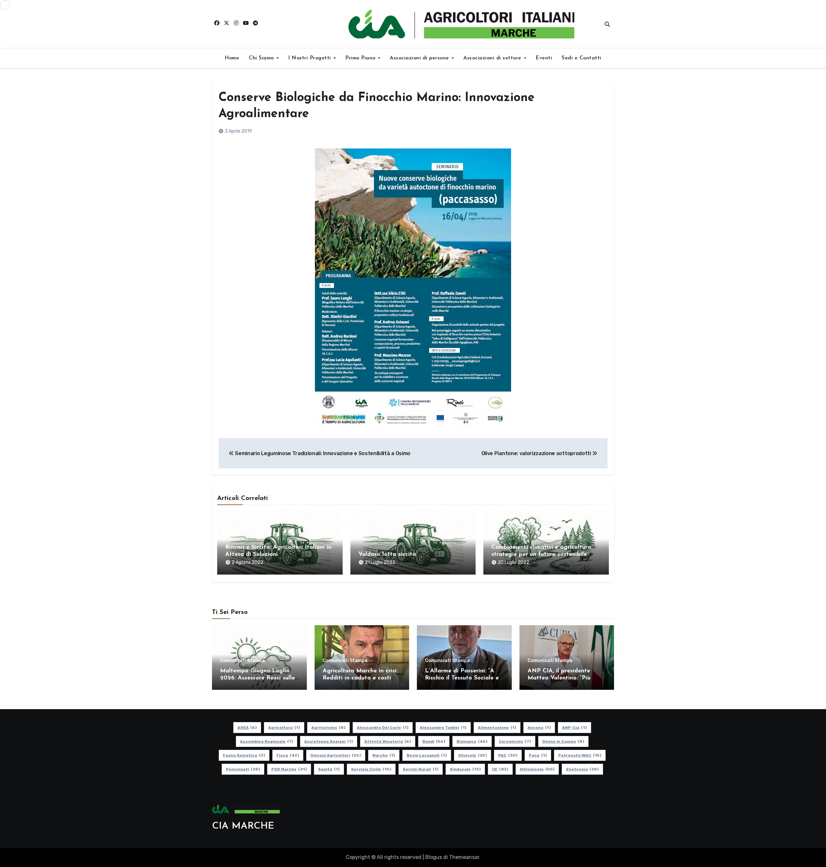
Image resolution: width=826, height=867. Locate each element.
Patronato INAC (579, 755)
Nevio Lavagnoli (427, 755)
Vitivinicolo (537, 769)
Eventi (544, 58)
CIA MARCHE (243, 826)
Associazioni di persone (420, 58)
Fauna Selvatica (244, 755)
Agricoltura (284, 727)
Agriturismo (328, 727)
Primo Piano (361, 58)
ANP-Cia (574, 727)
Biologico (472, 741)
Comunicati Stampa (242, 660)
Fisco (288, 755)
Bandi (433, 741)
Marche (383, 755)
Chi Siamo (262, 58)
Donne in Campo (563, 741)
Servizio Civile (371, 769)
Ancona (539, 727)
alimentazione (497, 727)
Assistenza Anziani (328, 741)
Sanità (329, 769)
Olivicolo (472, 755)
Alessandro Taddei (443, 727)
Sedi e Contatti (581, 58)
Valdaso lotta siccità (387, 554)
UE (500, 769)
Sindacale (465, 769)
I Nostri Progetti (310, 58)
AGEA (247, 727)
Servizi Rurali (420, 769)
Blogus (433, 857)
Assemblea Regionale (266, 741)
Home (232, 58)
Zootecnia (582, 769)
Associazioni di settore (493, 58)
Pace (538, 755)
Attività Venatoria (387, 741)
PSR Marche (289, 769)
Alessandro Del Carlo (382, 727)
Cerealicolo (515, 741)
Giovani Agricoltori (335, 755)
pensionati (243, 769)
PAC (508, 755)
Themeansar (464, 857)
